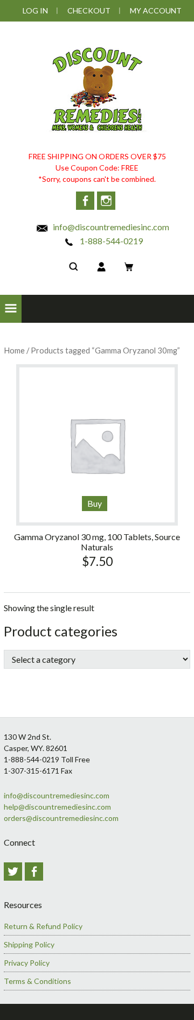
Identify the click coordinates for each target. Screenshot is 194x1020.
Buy (94, 503)
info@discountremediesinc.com (110, 227)
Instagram (106, 201)
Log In (35, 10)
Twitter (13, 871)
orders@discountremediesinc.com (61, 818)
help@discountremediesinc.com (57, 806)
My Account (156, 10)
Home (14, 350)
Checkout (88, 10)
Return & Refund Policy (43, 926)
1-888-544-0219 (110, 241)
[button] (11, 309)
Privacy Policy (27, 962)
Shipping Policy (29, 944)
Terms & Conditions (37, 981)
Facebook (85, 201)
